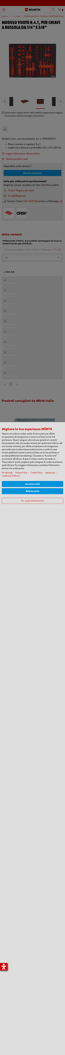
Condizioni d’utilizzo (11, 476)
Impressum (50, 473)
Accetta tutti (32, 484)
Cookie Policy (36, 473)
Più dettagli (7, 473)
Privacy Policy (21, 473)
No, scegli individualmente (32, 501)
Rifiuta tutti (32, 491)
